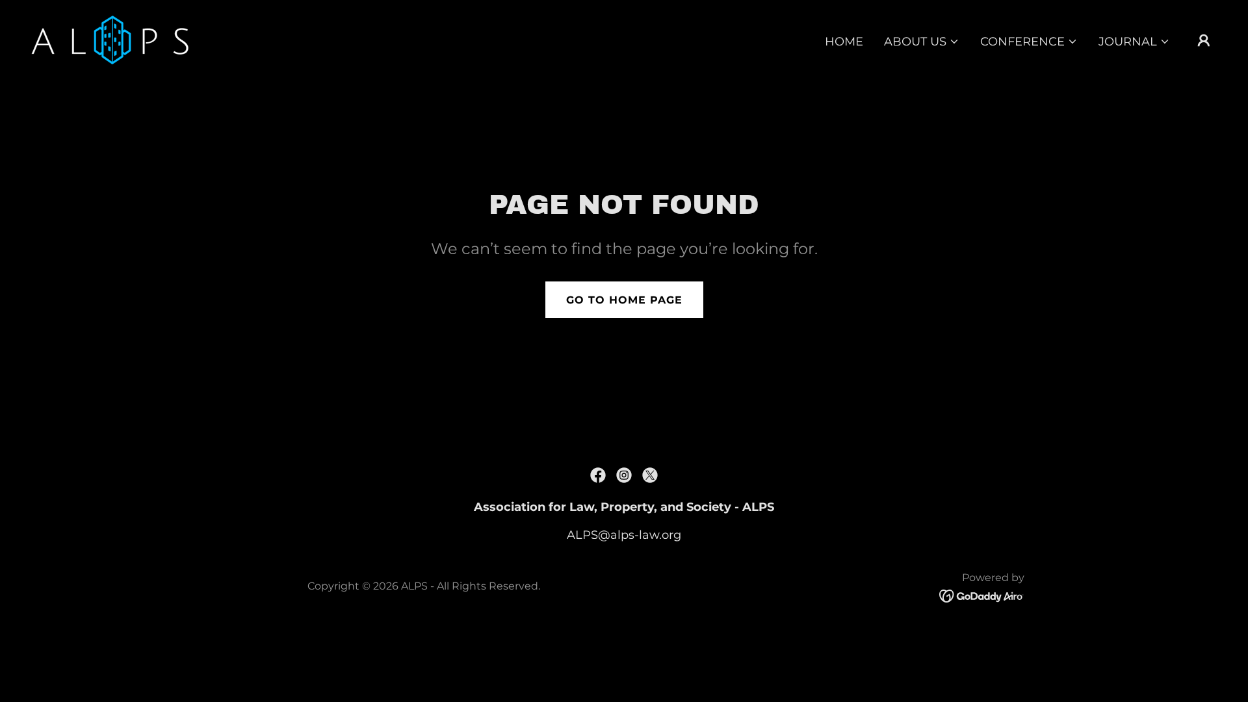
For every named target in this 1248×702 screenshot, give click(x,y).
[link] (109, 39)
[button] (921, 41)
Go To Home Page (624, 300)
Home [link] (844, 41)
